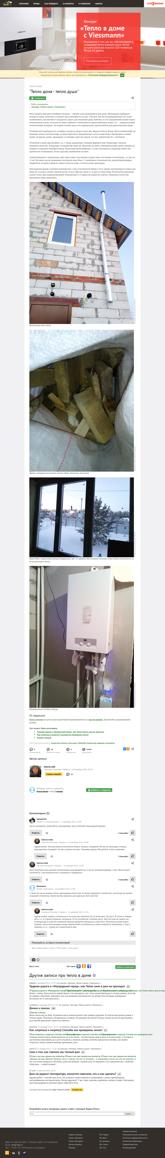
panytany (33, 1027)
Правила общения (130, 1131)
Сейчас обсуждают (76, 1141)
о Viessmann (84, 3)
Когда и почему (36, 719)
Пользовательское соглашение (135, 1134)
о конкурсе (68, 3)
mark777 (33, 1048)
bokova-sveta (47, 839)
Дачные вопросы (75, 1144)
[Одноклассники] (128, 748)
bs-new (32, 1070)
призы (36, 3)
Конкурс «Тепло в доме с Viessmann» (84, 983)
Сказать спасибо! (53, 774)
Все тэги (103, 1148)
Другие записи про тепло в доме (60, 975)
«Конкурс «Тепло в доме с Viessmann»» (48, 107)
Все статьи (104, 1144)
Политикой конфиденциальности (103, 75)
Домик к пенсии (44, 737)
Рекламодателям (129, 1148)
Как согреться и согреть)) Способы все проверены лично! (63, 734)
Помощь (72, 1148)
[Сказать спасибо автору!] (133, 833)
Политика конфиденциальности (135, 1138)
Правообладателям (130, 1144)
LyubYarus (33, 1005)
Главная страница (75, 1134)
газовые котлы (92, 743)
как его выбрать (96, 719)
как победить (51, 3)
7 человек (59, 791)
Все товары (104, 1134)
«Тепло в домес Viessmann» (102, 31)
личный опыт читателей (59, 743)
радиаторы (101, 743)
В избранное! (39, 98)
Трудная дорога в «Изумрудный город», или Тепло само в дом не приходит (70, 732)
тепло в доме (72, 743)
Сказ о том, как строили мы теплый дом (54, 1052)
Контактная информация (132, 1141)
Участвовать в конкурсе (97, 60)
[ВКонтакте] (124, 748)
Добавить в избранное (101, 790)
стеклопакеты (110, 743)
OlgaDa (32, 983)
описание (24, 3)
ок (122, 75)
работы (98, 3)
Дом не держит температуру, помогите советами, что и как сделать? (72, 1074)
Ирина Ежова (42, 791)
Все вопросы (105, 1141)
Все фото (103, 1138)
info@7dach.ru (17, 1145)
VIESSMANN (82, 743)
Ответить (36, 833)
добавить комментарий (125, 967)
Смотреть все (77, 1090)
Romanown (41, 886)
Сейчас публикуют (76, 1138)
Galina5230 (41, 819)
